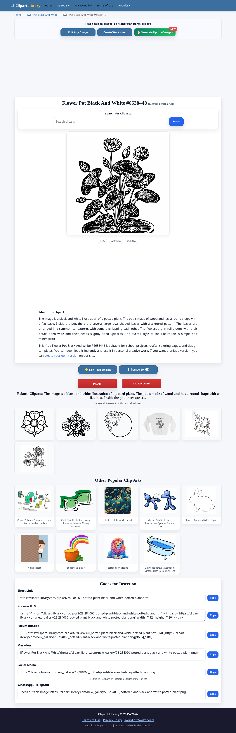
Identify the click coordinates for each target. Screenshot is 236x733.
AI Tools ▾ (64, 5)
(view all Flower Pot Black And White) (118, 403)
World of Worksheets (139, 720)
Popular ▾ (124, 5)
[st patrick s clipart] (76, 548)
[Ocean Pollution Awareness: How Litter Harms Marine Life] (34, 500)
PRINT (97, 383)
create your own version (61, 356)
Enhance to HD (138, 369)
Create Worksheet (114, 32)
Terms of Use (105, 5)
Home (48, 5)
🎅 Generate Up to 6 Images (156, 31)
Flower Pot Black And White (41, 14)
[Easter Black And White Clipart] (201, 500)
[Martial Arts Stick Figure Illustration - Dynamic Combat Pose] (159, 500)
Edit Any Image (78, 32)
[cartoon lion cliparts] (118, 548)
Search (176, 121)
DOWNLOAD (141, 383)
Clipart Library (108, 714)
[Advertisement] (118, 68)
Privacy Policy (83, 5)
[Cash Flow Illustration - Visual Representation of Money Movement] (76, 500)
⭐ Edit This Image (98, 369)
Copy (213, 597)
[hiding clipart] (34, 548)
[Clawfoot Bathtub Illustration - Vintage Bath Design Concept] (159, 548)
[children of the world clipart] (118, 500)
